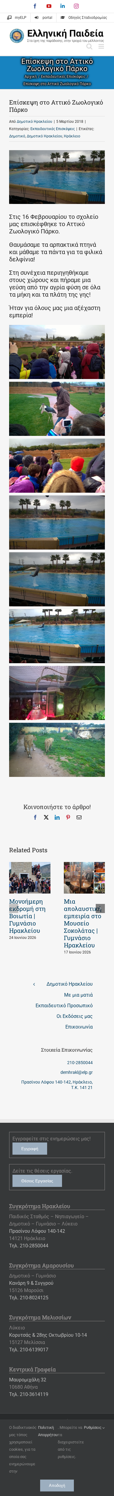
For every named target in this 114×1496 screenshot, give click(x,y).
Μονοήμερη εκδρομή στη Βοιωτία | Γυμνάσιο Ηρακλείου (27, 915)
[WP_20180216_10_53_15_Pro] (57, 328)
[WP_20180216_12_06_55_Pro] (57, 669)
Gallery (30, 878)
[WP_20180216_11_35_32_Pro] (57, 556)
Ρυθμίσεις (93, 1427)
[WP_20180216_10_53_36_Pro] (57, 385)
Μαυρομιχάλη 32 (27, 1380)
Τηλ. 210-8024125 (28, 1298)
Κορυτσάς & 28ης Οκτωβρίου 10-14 (48, 1335)
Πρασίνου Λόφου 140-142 (37, 1231)
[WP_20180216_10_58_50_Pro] (57, 442)
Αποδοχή (57, 1485)
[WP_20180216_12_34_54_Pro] (57, 726)
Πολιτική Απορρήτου (48, 1431)
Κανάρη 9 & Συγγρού (31, 1283)
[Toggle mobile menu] (101, 46)
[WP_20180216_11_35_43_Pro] (57, 612)
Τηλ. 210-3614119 (28, 1394)
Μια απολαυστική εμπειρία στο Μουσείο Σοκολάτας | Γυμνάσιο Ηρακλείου (83, 923)
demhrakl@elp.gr (76, 1072)
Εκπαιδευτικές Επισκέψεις (52, 129)
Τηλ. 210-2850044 (28, 1246)
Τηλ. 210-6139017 (28, 1350)
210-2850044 (80, 1062)
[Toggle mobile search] (89, 46)
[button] (13, 908)
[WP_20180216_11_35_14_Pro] (57, 499)
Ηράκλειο (72, 136)
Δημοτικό (17, 136)
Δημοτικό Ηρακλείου (34, 121)
